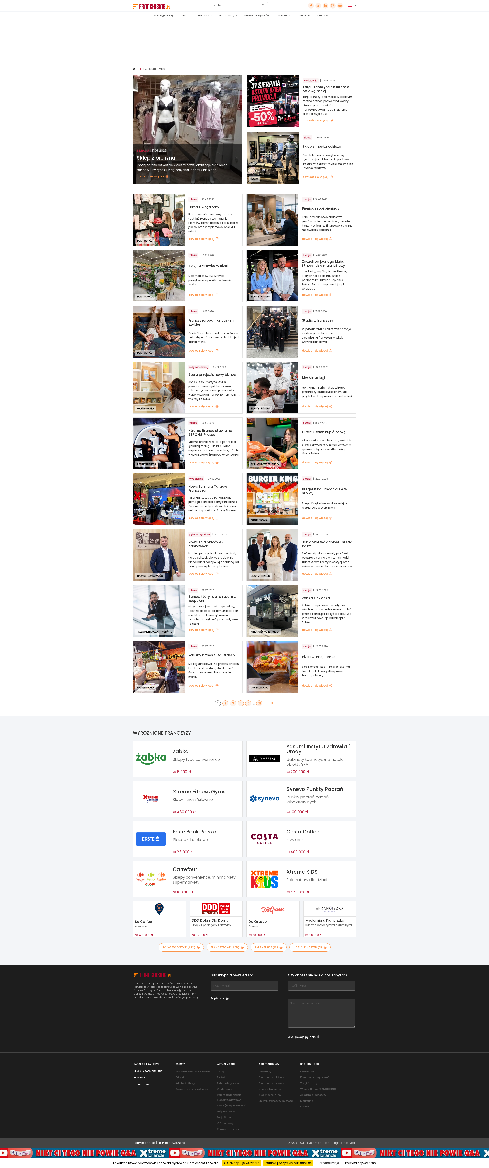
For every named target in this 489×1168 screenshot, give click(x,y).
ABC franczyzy (228, 15)
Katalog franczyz (164, 15)
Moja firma (224, 1117)
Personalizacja (328, 1163)
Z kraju (221, 1071)
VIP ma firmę (225, 1123)
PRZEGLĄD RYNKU (154, 69)
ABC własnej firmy (270, 1095)
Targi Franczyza (310, 1083)
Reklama (304, 15)
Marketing (306, 1101)
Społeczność (283, 15)
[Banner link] (244, 43)
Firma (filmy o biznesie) (232, 1105)
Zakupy (185, 15)
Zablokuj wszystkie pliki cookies (288, 1163)
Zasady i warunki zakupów (191, 1089)
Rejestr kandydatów (256, 15)
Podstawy (265, 1071)
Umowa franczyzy (270, 1089)
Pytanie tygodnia (228, 1083)
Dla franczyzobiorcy (271, 1077)
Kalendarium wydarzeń (314, 1077)
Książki (179, 1077)
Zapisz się (217, 998)
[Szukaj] (263, 6)
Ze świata (223, 1077)
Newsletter (307, 1071)
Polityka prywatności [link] (360, 1163)
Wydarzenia (224, 1089)
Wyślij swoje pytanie (302, 1037)
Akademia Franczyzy (313, 1095)
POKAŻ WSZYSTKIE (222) (179, 947)
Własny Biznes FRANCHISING (193, 1071)
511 (259, 703)
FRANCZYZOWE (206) (225, 947)
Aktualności (204, 15)
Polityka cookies (144, 1143)
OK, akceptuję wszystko (241, 1163)
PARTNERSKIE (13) (266, 947)
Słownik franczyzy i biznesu (276, 1101)
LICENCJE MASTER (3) (307, 947)
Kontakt (305, 1106)
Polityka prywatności (171, 1143)
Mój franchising (226, 1111)
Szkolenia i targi (185, 1083)
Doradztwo (323, 15)
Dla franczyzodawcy (272, 1083)
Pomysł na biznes (228, 1129)
